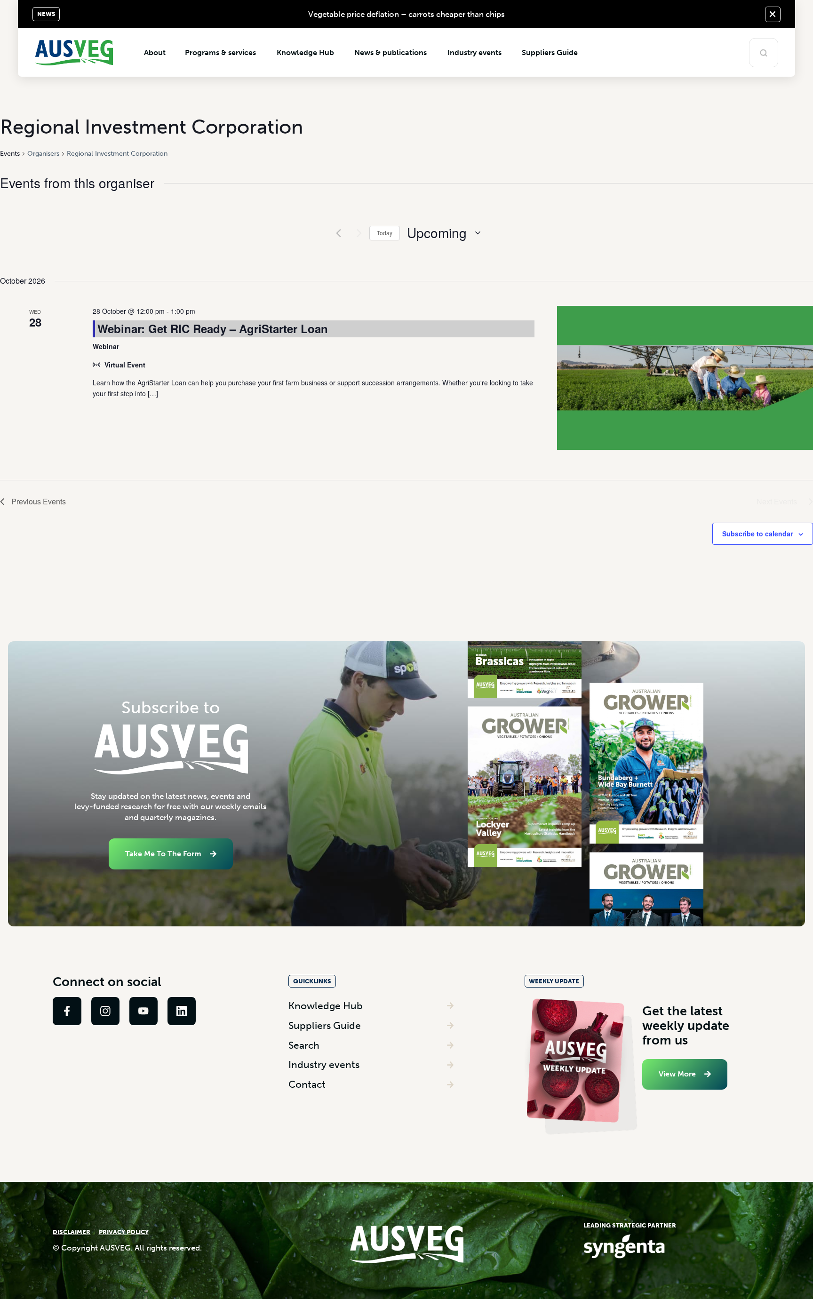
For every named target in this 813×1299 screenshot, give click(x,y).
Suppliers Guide (324, 1025)
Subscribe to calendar (757, 533)
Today (384, 233)
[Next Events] (356, 233)
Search (303, 1045)
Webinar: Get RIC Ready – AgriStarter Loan (212, 328)
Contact (307, 1084)
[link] (67, 1011)
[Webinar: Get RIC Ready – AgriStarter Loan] (685, 378)
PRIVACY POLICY (124, 1231)
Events (10, 154)
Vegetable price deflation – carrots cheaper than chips (406, 14)
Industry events (323, 1064)
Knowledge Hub (325, 1006)
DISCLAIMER (71, 1231)
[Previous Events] (338, 233)
